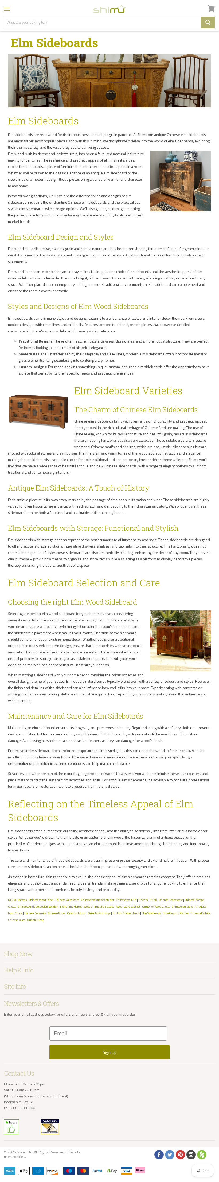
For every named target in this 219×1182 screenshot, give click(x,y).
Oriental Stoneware (171, 900)
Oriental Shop (35, 920)
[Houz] (201, 1154)
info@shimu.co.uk (18, 1102)
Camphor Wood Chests (156, 906)
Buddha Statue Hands (126, 913)
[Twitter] (169, 1154)
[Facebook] (158, 1154)
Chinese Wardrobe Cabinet (97, 900)
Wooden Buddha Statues (99, 906)
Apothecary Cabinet (128, 906)
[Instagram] (190, 1154)
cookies (19, 1156)
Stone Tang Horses (71, 906)
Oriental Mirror (76, 913)
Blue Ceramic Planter (176, 913)
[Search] (208, 22)
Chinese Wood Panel (41, 900)
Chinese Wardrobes (67, 900)
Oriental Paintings (99, 913)
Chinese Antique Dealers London (38, 906)
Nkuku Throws (17, 900)
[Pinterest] (180, 1154)
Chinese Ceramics (35, 913)
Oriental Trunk (147, 900)
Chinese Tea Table (182, 906)
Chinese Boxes (56, 913)
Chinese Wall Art (126, 900)
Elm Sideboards (151, 913)
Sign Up (109, 1052)
